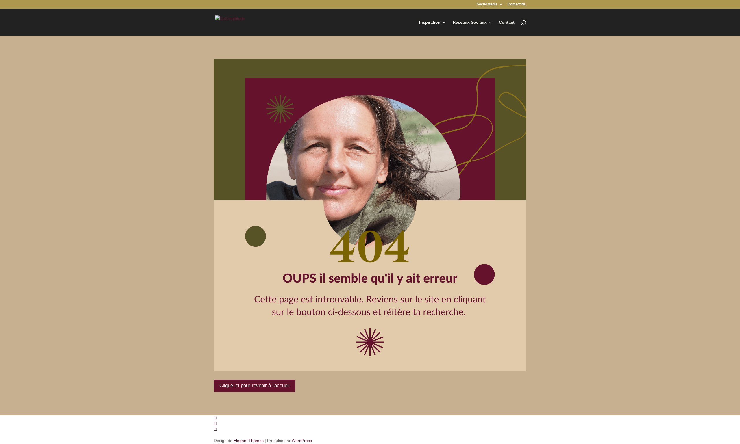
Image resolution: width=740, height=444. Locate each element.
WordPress (302, 440)
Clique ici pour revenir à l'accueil (254, 385)
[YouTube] (215, 429)
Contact (507, 22)
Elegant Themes (249, 440)
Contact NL (517, 4)
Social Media (487, 4)
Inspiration (430, 22)
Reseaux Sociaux (470, 22)
